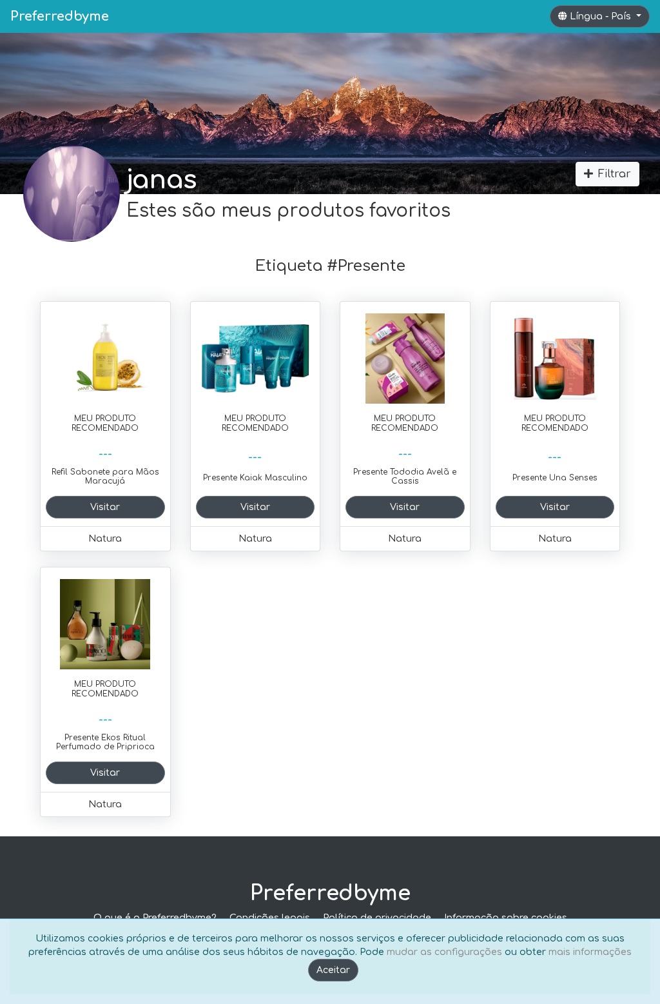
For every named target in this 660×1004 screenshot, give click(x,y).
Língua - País (602, 16)
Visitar (105, 507)
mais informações (590, 952)
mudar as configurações (444, 952)
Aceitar (333, 970)
